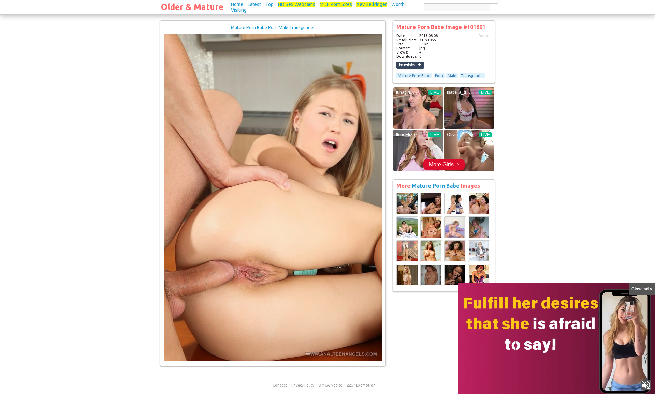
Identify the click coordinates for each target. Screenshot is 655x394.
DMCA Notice (331, 385)
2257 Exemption (361, 385)
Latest (254, 4)
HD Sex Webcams (296, 4)
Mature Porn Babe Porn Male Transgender (273, 27)
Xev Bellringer (371, 4)
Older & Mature (192, 7)
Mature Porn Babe (414, 76)
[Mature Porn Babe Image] (407, 213)
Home (237, 4)
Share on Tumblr (410, 65)
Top (269, 4)
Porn (439, 76)
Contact (280, 385)
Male (452, 76)
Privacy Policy (302, 385)
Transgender (472, 76)
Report (485, 36)
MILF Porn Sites (336, 4)
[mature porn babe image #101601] (273, 360)
